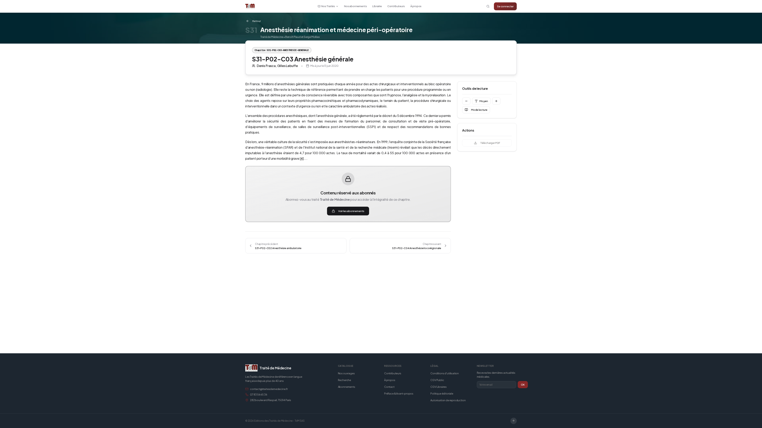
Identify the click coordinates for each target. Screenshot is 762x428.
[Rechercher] (488, 6)
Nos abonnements (355, 6)
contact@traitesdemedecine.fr (269, 389)
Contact (389, 386)
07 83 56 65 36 (258, 394)
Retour (256, 21)
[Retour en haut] (513, 421)
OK (523, 384)
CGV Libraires (438, 386)
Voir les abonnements (351, 211)
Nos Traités (328, 6)
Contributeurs (396, 6)
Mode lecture (479, 109)
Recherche (344, 380)
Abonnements (346, 386)
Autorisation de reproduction (448, 400)
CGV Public (437, 380)
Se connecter (505, 6)
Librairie (377, 6)
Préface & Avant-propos (398, 393)
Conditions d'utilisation (444, 373)
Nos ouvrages (346, 373)
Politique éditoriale (441, 393)
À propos (416, 6)
